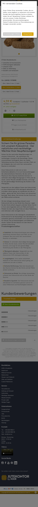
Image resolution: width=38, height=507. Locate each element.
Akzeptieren (27, 34)
